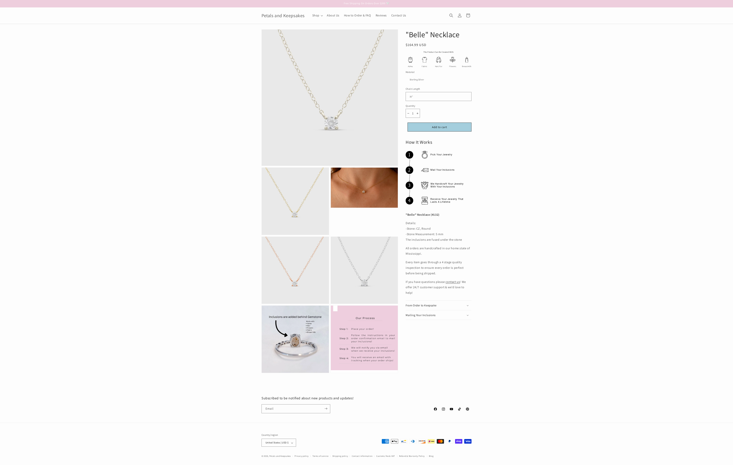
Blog (431, 456)
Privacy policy (302, 456)
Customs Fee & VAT (385, 456)
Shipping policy (340, 456)
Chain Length (413, 89)
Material (410, 72)
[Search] (451, 15)
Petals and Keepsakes (280, 456)
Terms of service (320, 456)
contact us (453, 282)
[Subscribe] (326, 408)
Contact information (362, 456)
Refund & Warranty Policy (412, 456)
